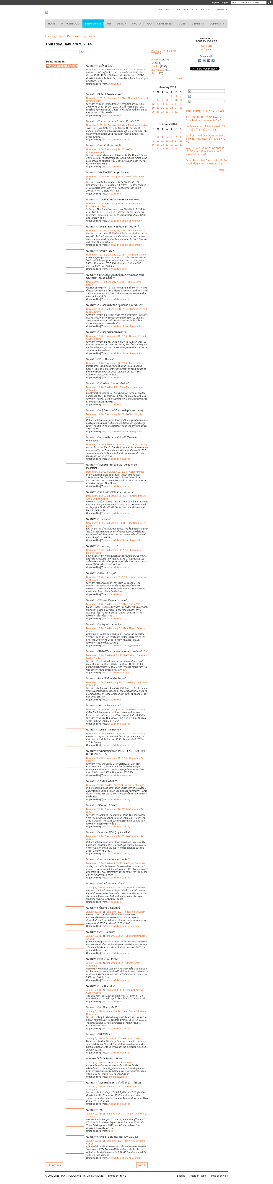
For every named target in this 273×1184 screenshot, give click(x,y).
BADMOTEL (135, 604)
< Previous (54, 1165)
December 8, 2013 (95, 282)
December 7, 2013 (95, 254)
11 (181, 100)
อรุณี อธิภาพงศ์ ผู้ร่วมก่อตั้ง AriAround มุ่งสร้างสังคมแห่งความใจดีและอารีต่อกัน (205, 138)
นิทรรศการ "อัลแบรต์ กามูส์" (101, 573)
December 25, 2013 (96, 758)
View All (179, 78)
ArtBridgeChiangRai (135, 785)
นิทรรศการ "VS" (95, 1109)
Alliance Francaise (121, 1062)
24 (176, 107)
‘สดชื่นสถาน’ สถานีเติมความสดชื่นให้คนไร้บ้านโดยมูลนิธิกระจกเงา (205, 128)
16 (171, 104)
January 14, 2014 (118, 836)
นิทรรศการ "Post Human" (100, 359)
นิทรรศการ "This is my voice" (102, 546)
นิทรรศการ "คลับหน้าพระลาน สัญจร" (105, 883)
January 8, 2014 (94, 1011)
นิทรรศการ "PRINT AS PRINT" (102, 959)
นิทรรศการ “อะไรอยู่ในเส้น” (100, 65)
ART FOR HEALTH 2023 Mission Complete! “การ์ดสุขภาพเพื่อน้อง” (204, 119)
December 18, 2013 (96, 577)
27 (158, 111)
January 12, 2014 (118, 336)
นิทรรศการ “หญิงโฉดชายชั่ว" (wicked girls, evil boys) (114, 410)
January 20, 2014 (118, 176)
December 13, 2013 (96, 363)
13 (158, 104)
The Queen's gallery (138, 125)
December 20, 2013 (96, 628)
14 (162, 104)
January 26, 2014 (118, 363)
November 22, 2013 (96, 69)
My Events (89, 36)
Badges (181, 1175)
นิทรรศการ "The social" (98, 519)
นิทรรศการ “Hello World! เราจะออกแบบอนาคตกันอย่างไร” (116, 651)
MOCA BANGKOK (137, 230)
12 (153, 104)
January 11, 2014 (116, 125)
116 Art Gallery (137, 733)
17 (176, 104)
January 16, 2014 (118, 809)
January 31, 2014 (117, 230)
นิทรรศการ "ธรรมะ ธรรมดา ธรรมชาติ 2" (108, 859)
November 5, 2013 (95, 98)
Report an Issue (197, 1175)
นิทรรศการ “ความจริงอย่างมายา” (103, 705)
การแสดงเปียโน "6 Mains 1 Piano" (104, 1058)
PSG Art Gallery (137, 709)
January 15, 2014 (118, 709)
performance (113, 1077)
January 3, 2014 (94, 887)
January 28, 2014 (114, 963)
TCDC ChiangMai (136, 69)
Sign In (225, 2)
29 (167, 111)
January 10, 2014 (118, 203)
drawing (135, 926)
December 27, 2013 (96, 863)
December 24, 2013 (96, 733)
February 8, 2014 (117, 628)
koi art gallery (136, 363)
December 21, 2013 (96, 682)
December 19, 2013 (96, 604)
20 (158, 107)
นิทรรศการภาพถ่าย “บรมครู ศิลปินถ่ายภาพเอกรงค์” (113, 226)
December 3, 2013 (95, 230)
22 (167, 107)
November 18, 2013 (96, 149)
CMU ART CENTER (135, 887)
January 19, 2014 (117, 98)
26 (153, 111)
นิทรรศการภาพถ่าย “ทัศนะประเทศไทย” (106, 332)
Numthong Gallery (137, 254)
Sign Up (216, 2)
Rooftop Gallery (133, 1038)
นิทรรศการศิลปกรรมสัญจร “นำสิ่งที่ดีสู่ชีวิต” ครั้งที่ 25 (113, 1082)
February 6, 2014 (117, 604)
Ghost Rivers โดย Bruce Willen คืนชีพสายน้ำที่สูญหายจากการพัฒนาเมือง (206, 162)
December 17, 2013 (96, 550)
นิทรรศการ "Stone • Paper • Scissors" (106, 600)
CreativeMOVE (95, 1175)
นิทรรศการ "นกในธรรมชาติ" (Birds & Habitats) (111, 492)
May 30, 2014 (116, 785)
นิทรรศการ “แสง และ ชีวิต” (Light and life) (108, 832)
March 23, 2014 (117, 655)
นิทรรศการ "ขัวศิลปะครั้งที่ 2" (101, 781)
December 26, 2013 (96, 809)
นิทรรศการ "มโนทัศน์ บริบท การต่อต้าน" (107, 383)
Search (269, 2)
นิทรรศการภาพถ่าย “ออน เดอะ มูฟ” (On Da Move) (112, 1136)
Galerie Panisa (136, 472)
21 (162, 107)
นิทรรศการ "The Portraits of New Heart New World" (113, 199)
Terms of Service (218, 1175)
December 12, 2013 (96, 336)
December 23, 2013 (96, 709)
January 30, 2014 (114, 1011)
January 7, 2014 (94, 936)
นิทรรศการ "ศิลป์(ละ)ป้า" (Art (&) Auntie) (107, 172)
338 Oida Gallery (138, 444)
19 (153, 107)
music (124, 1077)
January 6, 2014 (94, 912)
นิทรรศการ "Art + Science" (100, 932)
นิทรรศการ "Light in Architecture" (104, 729)
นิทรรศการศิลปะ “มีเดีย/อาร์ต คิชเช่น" (106, 678)
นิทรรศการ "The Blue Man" (100, 986)
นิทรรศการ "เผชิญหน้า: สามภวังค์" (104, 624)
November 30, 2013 (96, 176)
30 (171, 111)
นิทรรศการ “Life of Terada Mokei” (104, 94)
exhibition (116, 84)
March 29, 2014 (117, 69)
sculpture (136, 645)
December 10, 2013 (96, 309)
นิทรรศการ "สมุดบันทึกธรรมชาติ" (103, 145)
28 (162, 111)
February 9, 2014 (117, 523)
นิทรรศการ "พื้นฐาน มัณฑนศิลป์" (103, 907)
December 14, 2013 (96, 496)
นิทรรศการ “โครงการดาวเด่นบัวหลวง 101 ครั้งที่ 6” (112, 121)
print (124, 269)
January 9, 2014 (94, 1062)
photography (135, 221)
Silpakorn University (135, 912)
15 (167, 104)
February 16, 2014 (118, 309)
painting (126, 139)
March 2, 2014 (116, 387)
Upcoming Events (54, 36)
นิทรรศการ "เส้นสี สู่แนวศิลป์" (101, 1007)
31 (176, 111)
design (125, 672)
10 (176, 100)
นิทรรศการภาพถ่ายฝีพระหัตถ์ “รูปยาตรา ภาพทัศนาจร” (114, 305)
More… (223, 170)
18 (181, 104)
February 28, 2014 (118, 444)
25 (181, 107)
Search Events (82, 52)
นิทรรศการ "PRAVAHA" (99, 1034)
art (108, 84)
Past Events (74, 36)
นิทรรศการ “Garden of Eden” (101, 805)
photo (125, 221)
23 (171, 107)
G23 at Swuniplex (136, 863)
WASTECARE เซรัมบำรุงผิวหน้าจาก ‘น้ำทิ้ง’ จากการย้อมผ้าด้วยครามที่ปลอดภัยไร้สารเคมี (205, 151)
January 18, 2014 (118, 149)
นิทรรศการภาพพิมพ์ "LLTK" (101, 250)
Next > (142, 1165)
